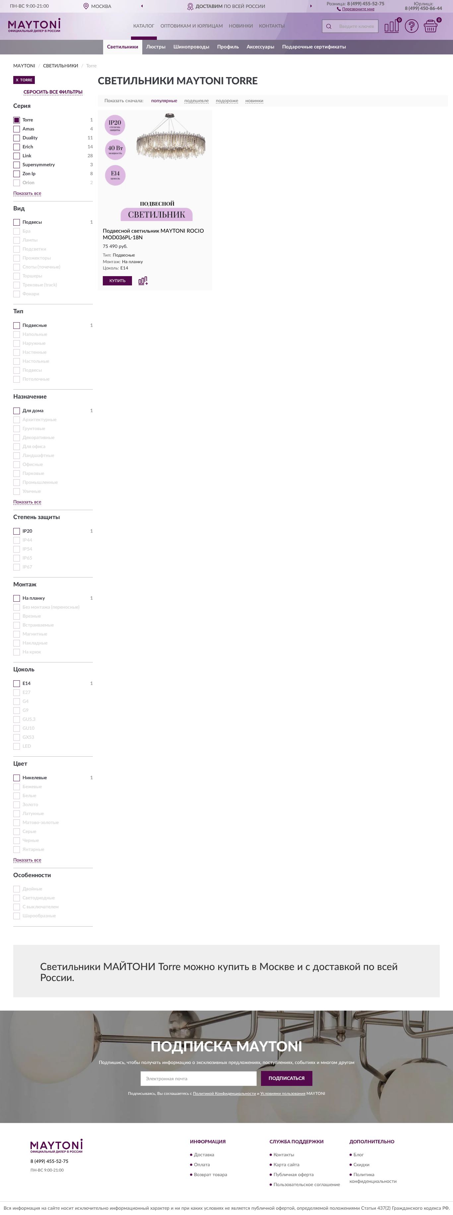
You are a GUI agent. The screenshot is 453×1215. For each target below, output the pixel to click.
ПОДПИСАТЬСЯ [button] (287, 1078)
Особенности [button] (32, 875)
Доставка (204, 1155)
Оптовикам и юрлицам (192, 26)
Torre (28, 120)
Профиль (228, 46)
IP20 (27, 531)
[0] (430, 26)
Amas (28, 129)
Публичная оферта (294, 1175)
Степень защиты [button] (36, 517)
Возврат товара (210, 1175)
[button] (355, 9)
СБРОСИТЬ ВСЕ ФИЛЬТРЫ (53, 92)
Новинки (241, 26)
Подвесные (35, 325)
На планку (34, 598)
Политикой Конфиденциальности (224, 1094)
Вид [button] (19, 209)
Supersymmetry (39, 165)
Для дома (33, 411)
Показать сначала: (124, 101)
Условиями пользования (282, 1094)
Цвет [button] (20, 764)
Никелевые (35, 778)
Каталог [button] (144, 26)
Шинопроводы (191, 46)
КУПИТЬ (117, 281)
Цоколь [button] (23, 670)
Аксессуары (260, 46)
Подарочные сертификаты (314, 46)
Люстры (155, 46)
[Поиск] (328, 26)
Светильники (122, 46)
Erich (28, 147)
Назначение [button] (30, 397)
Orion (28, 183)
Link (27, 156)
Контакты (272, 26)
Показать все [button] (27, 193)
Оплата (202, 1165)
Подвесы (32, 222)
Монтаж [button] (24, 585)
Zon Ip (29, 174)
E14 (27, 683)
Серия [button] (22, 106)
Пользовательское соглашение (307, 1184)
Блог (359, 1155)
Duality (30, 138)
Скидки (361, 1165)
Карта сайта (286, 1165)
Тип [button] (18, 312)
